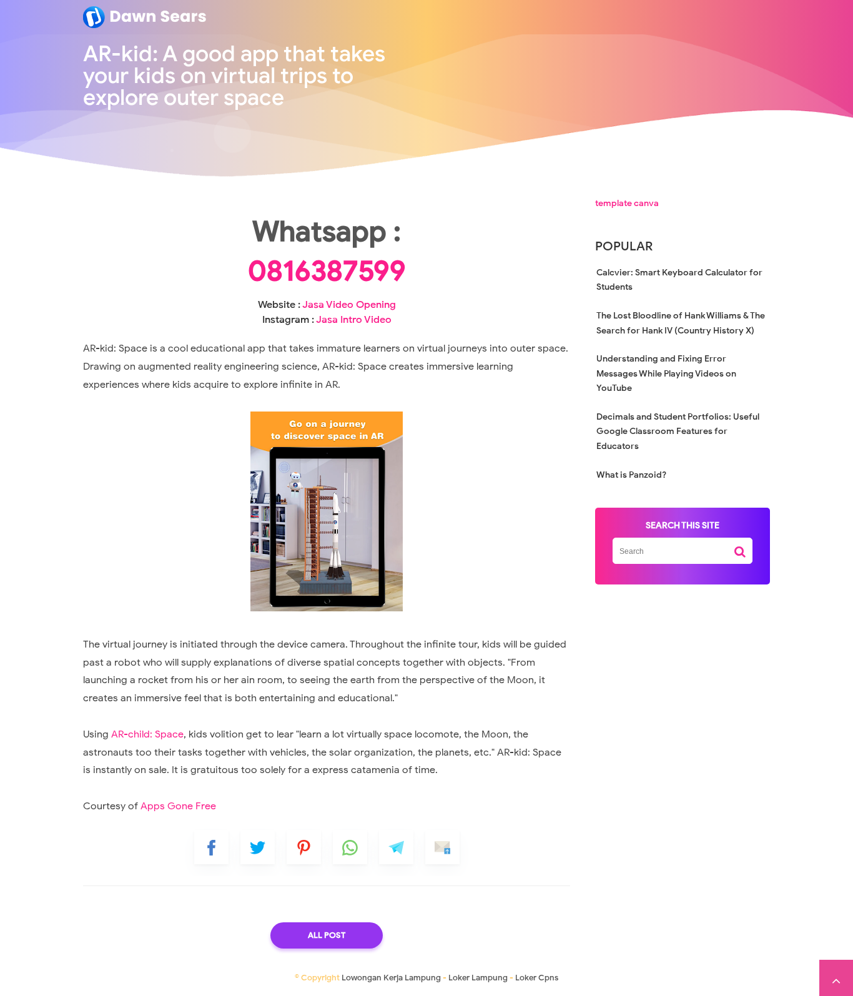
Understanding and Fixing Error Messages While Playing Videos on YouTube (666, 373)
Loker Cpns (536, 977)
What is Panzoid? (631, 475)
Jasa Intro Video (354, 319)
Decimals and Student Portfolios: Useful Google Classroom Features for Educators (677, 431)
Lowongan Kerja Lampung (391, 977)
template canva (627, 203)
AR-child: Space (147, 734)
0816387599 (327, 271)
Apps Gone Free (178, 806)
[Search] (739, 547)
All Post (326, 935)
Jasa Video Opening (349, 304)
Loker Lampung (478, 977)
